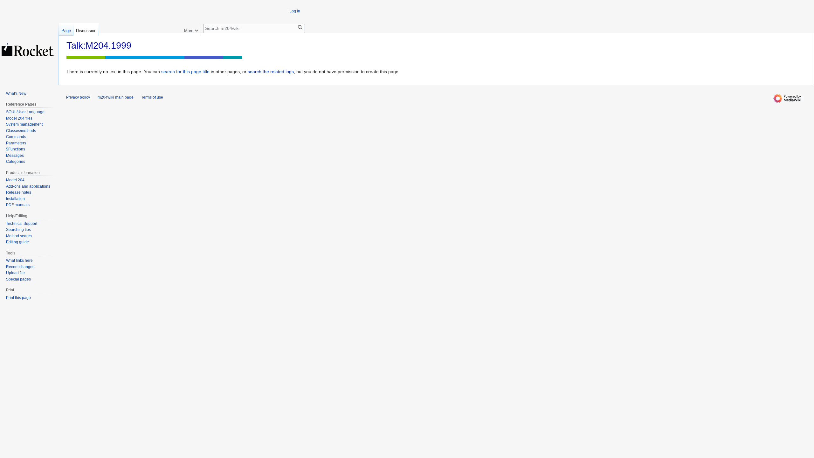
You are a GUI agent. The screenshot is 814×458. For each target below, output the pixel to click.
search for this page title (185, 71)
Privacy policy (78, 97)
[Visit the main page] (28, 49)
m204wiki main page (116, 97)
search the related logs (271, 71)
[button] (191, 29)
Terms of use (152, 97)
